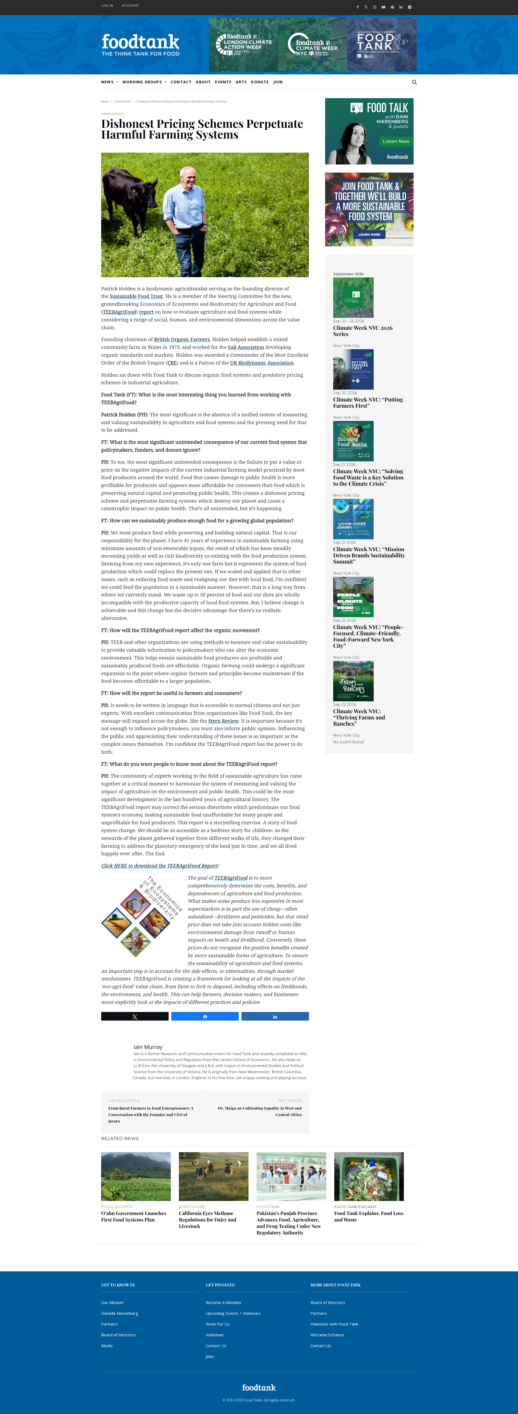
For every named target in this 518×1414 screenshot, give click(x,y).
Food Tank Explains (355, 1207)
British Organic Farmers (182, 339)
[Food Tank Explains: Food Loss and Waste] (369, 1176)
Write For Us (218, 1324)
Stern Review (223, 721)
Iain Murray (148, 1047)
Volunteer (215, 1334)
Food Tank (123, 101)
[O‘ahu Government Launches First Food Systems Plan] (136, 1176)
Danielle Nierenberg (119, 1313)
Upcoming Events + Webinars (233, 1313)
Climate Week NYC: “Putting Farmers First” (368, 402)
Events (223, 81)
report (146, 312)
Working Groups (142, 81)
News (107, 81)
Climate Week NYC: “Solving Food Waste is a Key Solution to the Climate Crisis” (368, 477)
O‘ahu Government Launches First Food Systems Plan (133, 1216)
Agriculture (192, 1207)
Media (107, 1345)
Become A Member (224, 1302)
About (203, 81)
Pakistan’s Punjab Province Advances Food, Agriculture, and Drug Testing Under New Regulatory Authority (289, 1223)
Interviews (112, 114)
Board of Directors (118, 1334)
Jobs (210, 1356)
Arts (241, 81)
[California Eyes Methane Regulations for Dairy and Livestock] (213, 1176)
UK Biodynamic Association (262, 363)
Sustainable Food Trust (136, 296)
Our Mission (112, 1302)
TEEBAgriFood (119, 312)
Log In (107, 5)
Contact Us (216, 1345)
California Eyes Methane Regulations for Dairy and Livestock (207, 1219)
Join (278, 81)
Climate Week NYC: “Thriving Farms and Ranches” (359, 717)
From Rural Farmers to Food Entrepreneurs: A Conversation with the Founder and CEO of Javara (150, 1115)
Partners (109, 1324)
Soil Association (246, 347)
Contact (181, 81)
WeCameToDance (327, 1334)
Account (130, 5)
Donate (260, 81)
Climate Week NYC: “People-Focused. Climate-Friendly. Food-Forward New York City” (368, 636)
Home (105, 101)
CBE (172, 363)
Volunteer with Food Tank (334, 1324)
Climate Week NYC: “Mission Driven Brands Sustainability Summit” (369, 555)
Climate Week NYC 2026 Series (363, 331)
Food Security (117, 1207)
